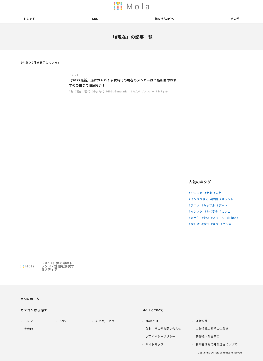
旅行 (206, 224)
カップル (209, 205)
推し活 (195, 224)
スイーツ (219, 217)
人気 (219, 193)
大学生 (195, 217)
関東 (216, 224)
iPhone (233, 217)
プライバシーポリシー (232, 6)
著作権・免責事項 (209, 6)
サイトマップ (239, 6)
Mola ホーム (30, 298)
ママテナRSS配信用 (179, 6)
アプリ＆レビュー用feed (149, 6)
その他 (235, 18)
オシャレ (227, 199)
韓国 (215, 199)
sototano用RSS (164, 6)
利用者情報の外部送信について (134, 6)
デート (223, 205)
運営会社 (202, 6)
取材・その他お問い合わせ (224, 6)
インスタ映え (199, 199)
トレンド (29, 18)
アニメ (195, 205)
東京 (209, 193)
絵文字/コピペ (164, 18)
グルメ (226, 224)
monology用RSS (142, 6)
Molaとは (194, 6)
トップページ (187, 6)
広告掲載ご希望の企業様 (217, 6)
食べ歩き (212, 211)
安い (206, 217)
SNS (95, 18)
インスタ (197, 211)
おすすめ (197, 193)
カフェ (226, 211)
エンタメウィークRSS (172, 6)
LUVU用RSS (157, 6)
